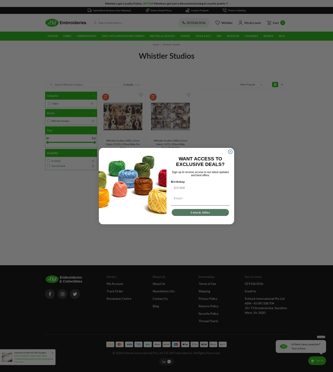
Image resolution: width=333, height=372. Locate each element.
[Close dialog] (230, 152)
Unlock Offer (200, 212)
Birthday (178, 181)
